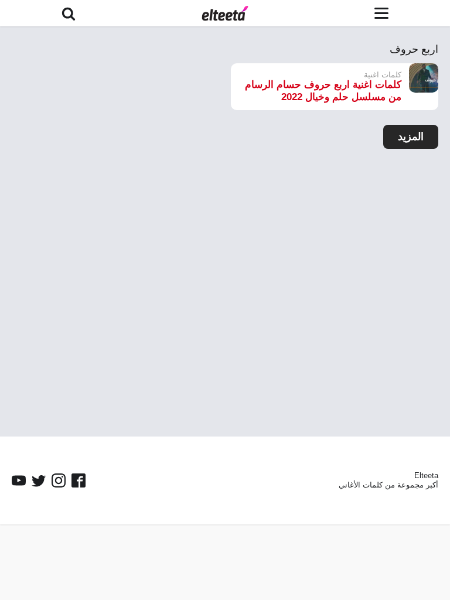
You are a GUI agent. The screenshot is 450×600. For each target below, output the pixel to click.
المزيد (411, 136)
